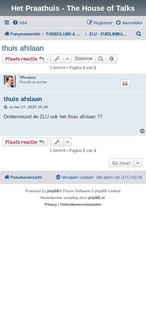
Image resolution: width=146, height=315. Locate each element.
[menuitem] (19, 22)
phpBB (53, 191)
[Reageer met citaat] (125, 83)
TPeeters (27, 77)
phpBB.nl (96, 198)
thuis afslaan (23, 48)
